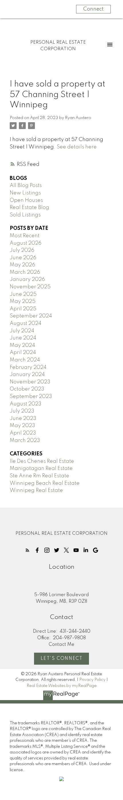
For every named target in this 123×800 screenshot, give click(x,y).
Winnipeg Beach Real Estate (45, 483)
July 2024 (22, 330)
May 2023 (22, 425)
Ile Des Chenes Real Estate (42, 461)
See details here (77, 147)
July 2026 (22, 250)
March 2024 (25, 360)
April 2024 (23, 352)
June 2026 (23, 257)
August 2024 (25, 323)
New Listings (25, 193)
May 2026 (22, 265)
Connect (93, 9)
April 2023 (23, 433)
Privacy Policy (92, 680)
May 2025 (22, 301)
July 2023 (22, 411)
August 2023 (25, 404)
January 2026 (27, 279)
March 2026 (25, 272)
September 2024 (31, 316)
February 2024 (28, 367)
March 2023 (25, 440)
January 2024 (27, 374)
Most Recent (24, 235)
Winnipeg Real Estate (36, 490)
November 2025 (30, 287)
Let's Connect (62, 658)
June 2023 (23, 418)
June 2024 (23, 338)
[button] (27, 550)
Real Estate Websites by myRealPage (62, 686)
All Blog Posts (26, 185)
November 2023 (30, 382)
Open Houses (26, 200)
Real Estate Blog (29, 207)
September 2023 (31, 396)
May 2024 (22, 345)
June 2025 (23, 294)
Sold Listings (25, 215)
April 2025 (23, 308)
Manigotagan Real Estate (41, 468)
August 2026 (25, 243)
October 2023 (27, 389)
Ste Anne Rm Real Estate (39, 476)
